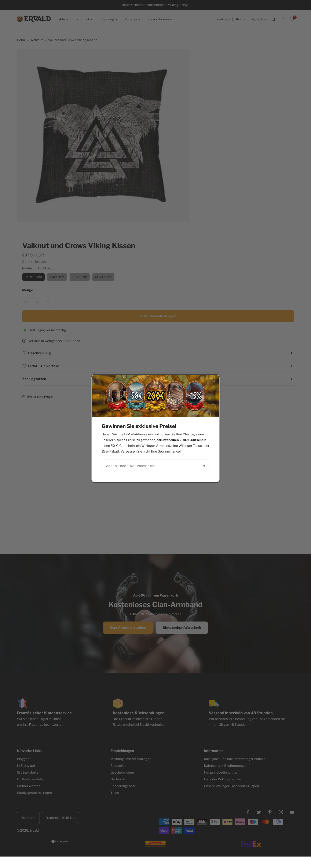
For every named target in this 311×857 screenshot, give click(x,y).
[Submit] (204, 466)
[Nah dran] (214, 380)
